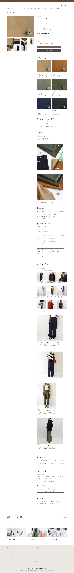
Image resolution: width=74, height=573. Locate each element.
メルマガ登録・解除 (10, 557)
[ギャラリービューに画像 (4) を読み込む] (31, 41)
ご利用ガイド (9, 551)
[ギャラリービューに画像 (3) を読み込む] (24, 41)
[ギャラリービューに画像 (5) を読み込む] (10, 48)
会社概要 (39, 550)
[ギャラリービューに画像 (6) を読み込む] (17, 48)
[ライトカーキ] (42, 33)
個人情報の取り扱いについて (42, 551)
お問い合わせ (9, 553)
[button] (8, 8)
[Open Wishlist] (63, 5)
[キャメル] (39, 33)
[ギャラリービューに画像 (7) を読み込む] (24, 48)
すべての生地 (31, 539)
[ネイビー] (46, 33)
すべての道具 (52, 539)
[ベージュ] (37, 33)
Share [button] (39, 54)
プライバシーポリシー (42, 570)
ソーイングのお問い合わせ (12, 555)
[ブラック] (48, 33)
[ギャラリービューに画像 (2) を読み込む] (17, 41)
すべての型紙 (11, 539)
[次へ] (66, 521)
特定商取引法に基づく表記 (42, 553)
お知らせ (8, 550)
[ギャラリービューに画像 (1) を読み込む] (10, 41)
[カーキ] (44, 33)
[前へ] (8, 521)
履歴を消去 (64, 517)
